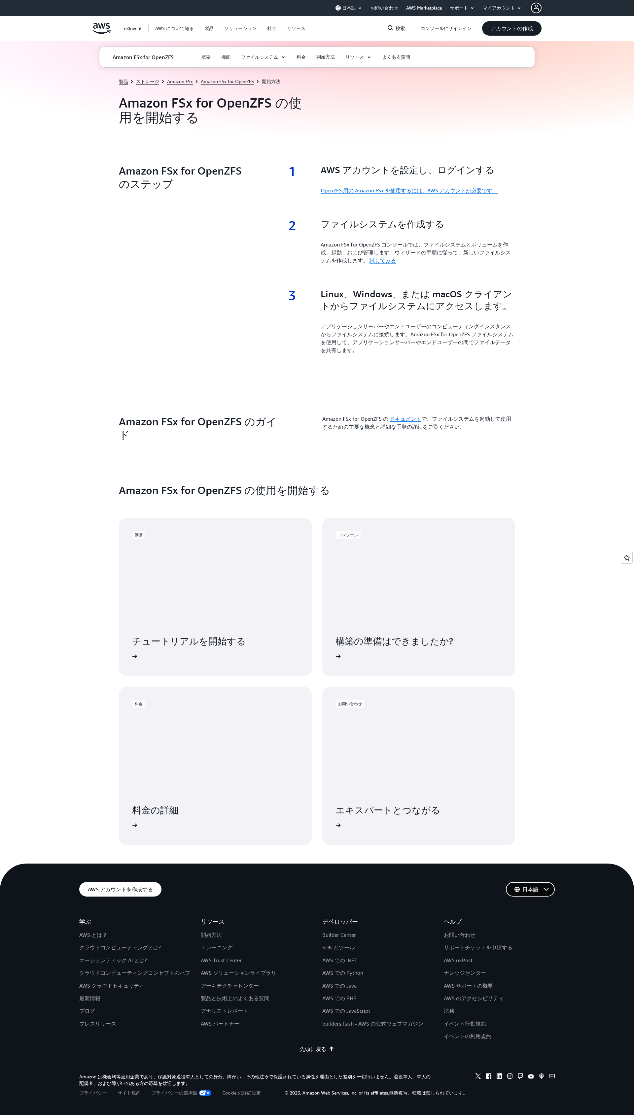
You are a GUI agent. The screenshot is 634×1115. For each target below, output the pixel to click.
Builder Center (339, 935)
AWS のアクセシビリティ (474, 998)
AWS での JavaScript (346, 1010)
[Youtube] (531, 1077)
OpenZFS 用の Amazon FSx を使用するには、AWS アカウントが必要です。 (409, 190)
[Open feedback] (627, 558)
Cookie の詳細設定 (241, 1093)
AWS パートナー (220, 1023)
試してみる (383, 260)
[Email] (552, 1077)
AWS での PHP (339, 998)
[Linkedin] (499, 1077)
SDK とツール (338, 947)
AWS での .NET (339, 960)
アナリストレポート (224, 1010)
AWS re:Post (458, 960)
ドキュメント (405, 418)
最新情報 (89, 998)
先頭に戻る (313, 1049)
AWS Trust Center (221, 960)
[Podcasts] (541, 1077)
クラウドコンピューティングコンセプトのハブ (134, 972)
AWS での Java (339, 985)
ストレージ (147, 81)
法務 (449, 1010)
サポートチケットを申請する (478, 947)
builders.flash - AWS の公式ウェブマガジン (372, 1023)
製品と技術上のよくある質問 (235, 998)
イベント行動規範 (465, 1023)
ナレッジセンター (465, 972)
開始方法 (211, 935)
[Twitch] (520, 1077)
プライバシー (93, 1093)
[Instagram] (509, 1077)
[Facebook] (488, 1077)
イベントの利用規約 (467, 1036)
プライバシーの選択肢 (174, 1093)
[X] (478, 1077)
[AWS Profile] (536, 8)
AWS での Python (342, 972)
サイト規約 (129, 1093)
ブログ (87, 1010)
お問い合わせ (460, 935)
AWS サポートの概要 (468, 985)
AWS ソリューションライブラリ (238, 972)
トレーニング (216, 947)
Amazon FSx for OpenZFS (227, 81)
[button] (174, 28)
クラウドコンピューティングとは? (120, 947)
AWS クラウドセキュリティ (111, 985)
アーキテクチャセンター (230, 985)
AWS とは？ (93, 935)
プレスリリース (97, 1023)
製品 (123, 81)
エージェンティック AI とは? (113, 960)
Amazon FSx (180, 81)
